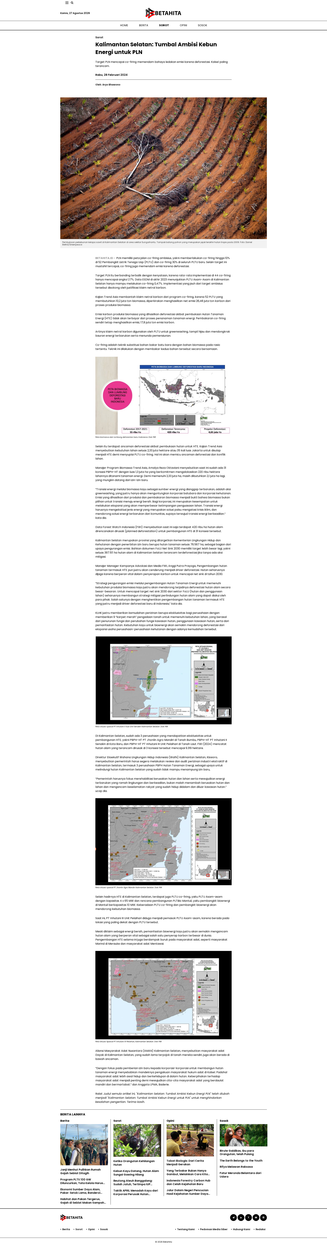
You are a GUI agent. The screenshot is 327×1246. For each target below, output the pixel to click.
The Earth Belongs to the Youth (241, 1161)
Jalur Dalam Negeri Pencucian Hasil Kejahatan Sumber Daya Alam (187, 1193)
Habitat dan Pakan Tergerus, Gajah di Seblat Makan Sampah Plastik (82, 1202)
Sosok (202, 25)
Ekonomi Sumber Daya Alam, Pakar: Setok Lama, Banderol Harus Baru (80, 1192)
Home (124, 25)
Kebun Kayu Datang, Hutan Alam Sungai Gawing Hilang (136, 1173)
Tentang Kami (186, 1229)
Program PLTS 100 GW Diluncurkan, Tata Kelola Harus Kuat (81, 1183)
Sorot (164, 25)
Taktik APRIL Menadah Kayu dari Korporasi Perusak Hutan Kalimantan (135, 1194)
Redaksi (261, 1229)
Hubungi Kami (241, 1229)
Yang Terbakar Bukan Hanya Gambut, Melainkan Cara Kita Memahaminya (187, 1174)
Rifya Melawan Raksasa (236, 1167)
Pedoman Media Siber (214, 1229)
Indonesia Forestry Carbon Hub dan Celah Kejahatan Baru (188, 1182)
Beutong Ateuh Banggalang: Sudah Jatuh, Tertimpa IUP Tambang (132, 1184)
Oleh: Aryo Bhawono (107, 84)
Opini (183, 25)
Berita (143, 25)
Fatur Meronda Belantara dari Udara (240, 1175)
